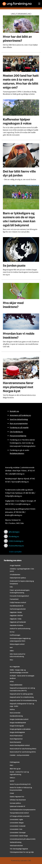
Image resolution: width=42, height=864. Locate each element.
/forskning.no (14, 536)
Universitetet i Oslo (16, 829)
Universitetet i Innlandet (17, 826)
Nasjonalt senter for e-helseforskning (22, 697)
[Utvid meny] (39, 3)
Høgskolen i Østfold (16, 616)
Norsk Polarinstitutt (16, 736)
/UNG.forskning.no (16, 541)
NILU (11, 660)
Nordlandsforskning (16, 716)
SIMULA (12, 778)
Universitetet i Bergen (17, 823)
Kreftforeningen (15, 635)
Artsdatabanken (15, 575)
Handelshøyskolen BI (16, 606)
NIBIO (12, 651)
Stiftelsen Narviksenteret (18, 800)
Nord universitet (15, 713)
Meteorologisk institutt (17, 644)
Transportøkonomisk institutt (19, 813)
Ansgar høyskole (15, 565)
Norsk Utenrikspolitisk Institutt (20, 745)
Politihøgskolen (15, 762)
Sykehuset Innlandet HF (17, 806)
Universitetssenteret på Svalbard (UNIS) (22, 839)
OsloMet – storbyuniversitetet (19, 755)
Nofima (12, 709)
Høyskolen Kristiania (16, 625)
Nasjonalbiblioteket (16, 685)
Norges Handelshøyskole (18, 723)
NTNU (12, 681)
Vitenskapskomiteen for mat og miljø (22, 852)
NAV (11, 647)
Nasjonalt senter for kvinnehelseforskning (23, 700)
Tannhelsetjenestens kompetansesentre (22, 810)
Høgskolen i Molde (16, 612)
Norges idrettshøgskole (17, 732)
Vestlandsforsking (15, 842)
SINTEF (12, 781)
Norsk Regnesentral (16, 739)
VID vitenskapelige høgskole (19, 849)
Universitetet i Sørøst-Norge (19, 836)
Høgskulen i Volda (15, 619)
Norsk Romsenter (15, 742)
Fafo (11, 587)
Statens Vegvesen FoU (17, 797)
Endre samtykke (15, 551)
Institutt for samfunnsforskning (20, 629)
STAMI (12, 793)
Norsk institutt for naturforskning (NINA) (23, 749)
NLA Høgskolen (15, 667)
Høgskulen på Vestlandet (18, 622)
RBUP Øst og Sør (15, 769)
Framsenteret (14, 599)
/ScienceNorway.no (16, 545)
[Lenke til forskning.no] (18, 2)
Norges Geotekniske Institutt (19, 719)
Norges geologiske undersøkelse (20, 729)
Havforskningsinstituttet (18, 609)
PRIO (11, 765)
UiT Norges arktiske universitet (20, 816)
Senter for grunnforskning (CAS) (20, 784)
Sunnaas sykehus (15, 803)
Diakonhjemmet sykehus (18, 578)
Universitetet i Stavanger (18, 833)
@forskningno (14, 532)
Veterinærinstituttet (16, 846)
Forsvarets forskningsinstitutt (19, 596)
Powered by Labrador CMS (21, 860)
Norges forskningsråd (17, 726)
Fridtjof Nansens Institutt (18, 602)
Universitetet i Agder (16, 819)
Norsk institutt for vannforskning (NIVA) (23, 752)
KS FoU (12, 632)
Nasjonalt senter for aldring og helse (21, 694)
